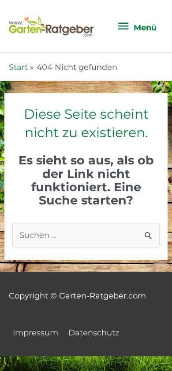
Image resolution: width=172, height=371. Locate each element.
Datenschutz (93, 332)
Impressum (35, 332)
